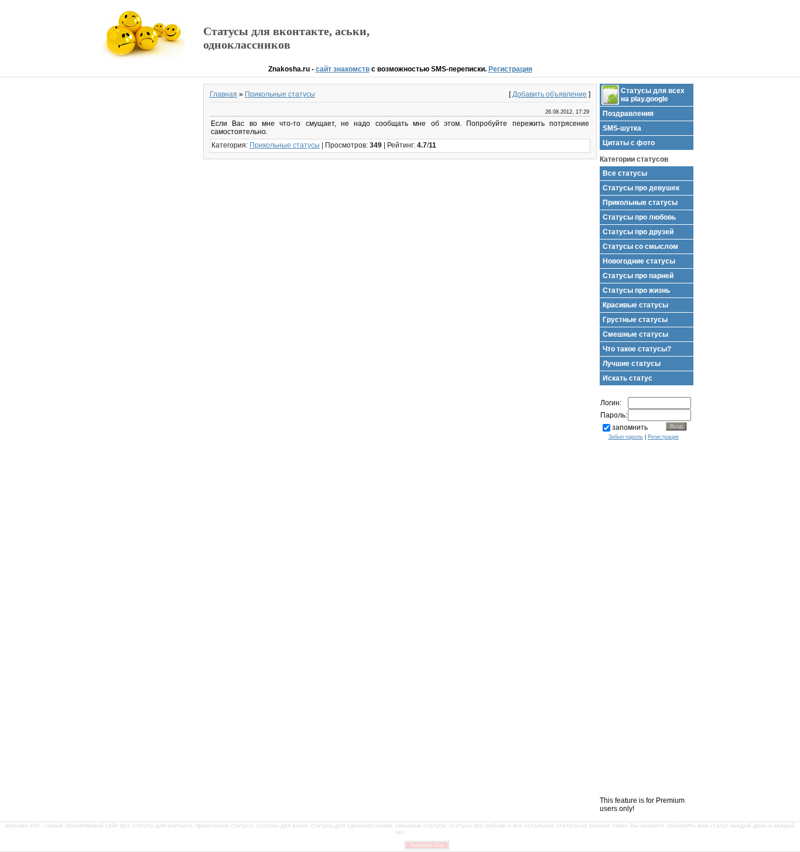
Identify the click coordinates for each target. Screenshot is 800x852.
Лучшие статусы (632, 364)
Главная (223, 94)
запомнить (630, 427)
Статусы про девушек (641, 188)
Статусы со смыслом (640, 246)
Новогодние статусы (639, 261)
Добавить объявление (549, 94)
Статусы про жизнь (636, 290)
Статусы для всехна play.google (653, 95)
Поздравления (628, 114)
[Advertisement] (561, 32)
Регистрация (510, 69)
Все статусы (625, 173)
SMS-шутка (622, 128)
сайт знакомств (343, 69)
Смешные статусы (635, 334)
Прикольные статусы (280, 94)
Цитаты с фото (629, 143)
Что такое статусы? (637, 349)
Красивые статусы (635, 305)
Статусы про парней (638, 276)
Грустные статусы (635, 320)
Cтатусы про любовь (639, 217)
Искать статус (627, 378)
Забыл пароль (625, 437)
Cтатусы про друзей (638, 232)
